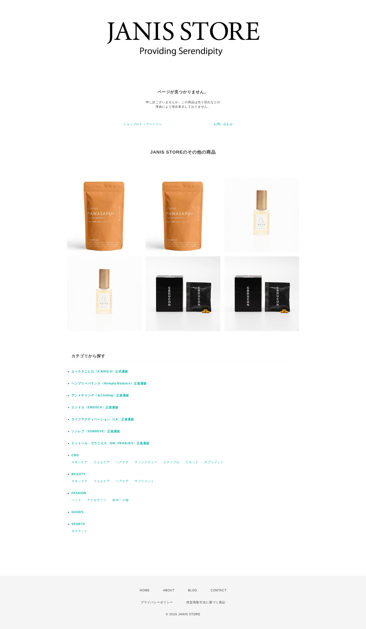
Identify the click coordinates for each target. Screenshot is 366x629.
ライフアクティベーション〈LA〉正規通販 (102, 419)
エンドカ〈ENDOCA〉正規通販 (95, 407)
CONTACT (219, 590)
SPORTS (78, 524)
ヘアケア (122, 462)
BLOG (192, 590)
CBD (75, 455)
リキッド (191, 462)
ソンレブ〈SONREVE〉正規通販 (95, 431)
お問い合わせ (223, 124)
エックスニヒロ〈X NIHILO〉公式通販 (99, 371)
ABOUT (169, 590)
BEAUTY (78, 474)
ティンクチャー (146, 462)
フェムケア (102, 462)
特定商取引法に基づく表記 (205, 602)
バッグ (76, 500)
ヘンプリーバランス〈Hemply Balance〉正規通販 (109, 383)
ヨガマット (79, 531)
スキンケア (79, 462)
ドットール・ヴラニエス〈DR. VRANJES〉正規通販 (110, 443)
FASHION (78, 493)
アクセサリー (97, 500)
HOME (145, 590)
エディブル (171, 462)
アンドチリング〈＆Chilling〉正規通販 (100, 395)
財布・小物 (121, 500)
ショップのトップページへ (142, 124)
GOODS (77, 512)
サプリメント (214, 462)
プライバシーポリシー (157, 602)
